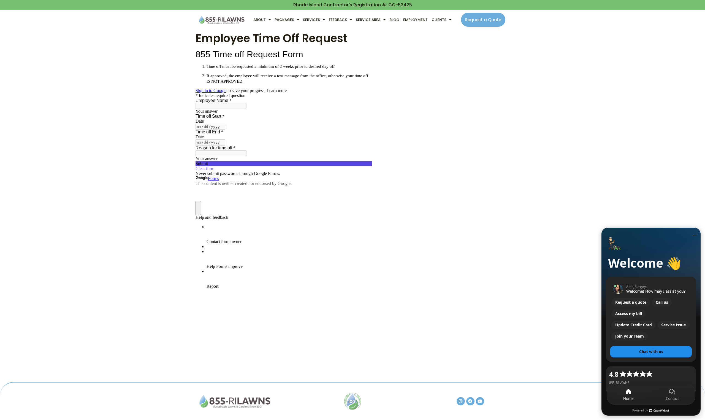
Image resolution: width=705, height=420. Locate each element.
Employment (415, 19)
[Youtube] (480, 401)
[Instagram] (461, 401)
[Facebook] (470, 401)
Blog (394, 19)
